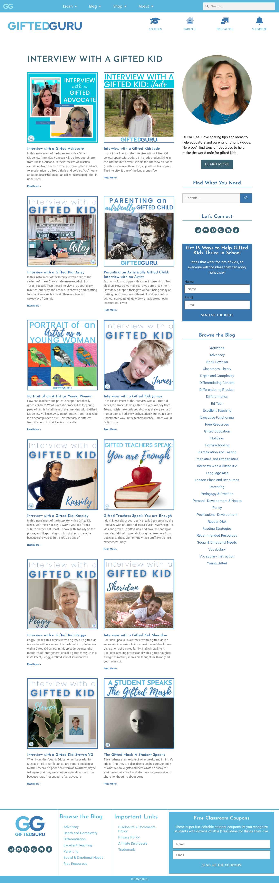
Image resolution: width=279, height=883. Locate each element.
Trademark (126, 849)
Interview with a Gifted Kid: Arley (55, 272)
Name (189, 282)
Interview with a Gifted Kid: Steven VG (60, 755)
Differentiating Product (217, 390)
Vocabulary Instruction (217, 556)
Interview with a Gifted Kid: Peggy (56, 635)
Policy (217, 508)
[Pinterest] (221, 230)
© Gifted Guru (139, 879)
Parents (190, 29)
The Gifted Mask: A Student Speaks (134, 755)
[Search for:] (211, 198)
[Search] (246, 198)
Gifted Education (217, 431)
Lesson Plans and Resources (217, 480)
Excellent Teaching (217, 410)
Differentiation (217, 397)
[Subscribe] (260, 21)
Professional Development (217, 515)
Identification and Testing (217, 452)
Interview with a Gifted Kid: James (133, 396)
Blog (93, 6)
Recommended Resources (217, 535)
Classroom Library (217, 369)
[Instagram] (198, 230)
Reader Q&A (217, 522)
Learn (68, 6)
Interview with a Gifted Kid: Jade (132, 149)
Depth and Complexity (217, 376)
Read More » (34, 186)
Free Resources (217, 424)
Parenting (217, 487)
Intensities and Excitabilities (217, 459)
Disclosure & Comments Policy (137, 829)
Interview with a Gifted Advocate (55, 149)
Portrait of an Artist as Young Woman (59, 396)
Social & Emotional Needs (217, 542)
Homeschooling (217, 445)
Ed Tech (217, 403)
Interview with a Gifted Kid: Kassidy (57, 516)
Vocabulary (217, 549)
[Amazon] (236, 230)
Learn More (217, 164)
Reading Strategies (217, 528)
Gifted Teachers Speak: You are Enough (138, 516)
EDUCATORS (225, 29)
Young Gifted (217, 563)
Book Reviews (217, 362)
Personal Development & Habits (217, 501)
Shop (117, 6)
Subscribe (259, 29)
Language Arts (217, 473)
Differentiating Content (217, 383)
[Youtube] (205, 230)
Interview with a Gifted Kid (217, 466)
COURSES (155, 29)
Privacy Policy (129, 837)
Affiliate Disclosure (132, 843)
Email (188, 298)
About (144, 6)
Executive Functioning (217, 417)
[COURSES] (155, 21)
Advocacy (217, 355)
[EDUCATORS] (225, 21)
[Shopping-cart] (228, 230)
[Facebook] (213, 230)
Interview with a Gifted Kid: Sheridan (135, 635)
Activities (217, 348)
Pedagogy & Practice (217, 494)
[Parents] (190, 21)
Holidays (217, 438)
